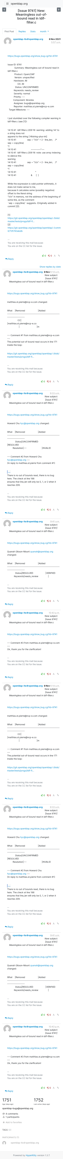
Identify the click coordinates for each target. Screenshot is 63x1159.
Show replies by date (50, 266)
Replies (22, 31)
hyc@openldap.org (29, 423)
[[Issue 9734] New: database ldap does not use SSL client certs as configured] (59, 10)
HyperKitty (31, 1155)
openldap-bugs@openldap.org (17, 1108)
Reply (10, 259)
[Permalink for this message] (59, 256)
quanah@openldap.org (41, 551)
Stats (32, 31)
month (43, 31)
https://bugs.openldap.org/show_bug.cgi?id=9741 (33, 56)
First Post (9, 31)
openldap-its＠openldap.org (28, 39)
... (9, 471)
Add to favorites (14, 1122)
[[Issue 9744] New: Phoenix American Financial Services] (4, 10)
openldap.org (19, 3)
